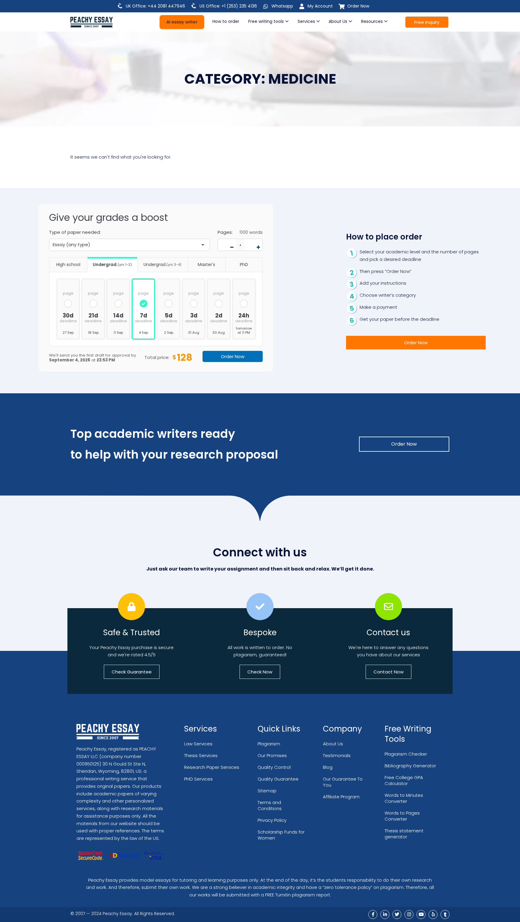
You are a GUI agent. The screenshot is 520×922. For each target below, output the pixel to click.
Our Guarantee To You (343, 782)
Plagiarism (269, 744)
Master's (206, 264)
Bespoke (260, 632)
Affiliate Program (341, 797)
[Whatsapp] (265, 6)
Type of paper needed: (75, 232)
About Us (333, 744)
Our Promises (272, 755)
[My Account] (302, 6)
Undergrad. (112, 264)
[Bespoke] (260, 606)
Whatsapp (282, 6)
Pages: (225, 232)
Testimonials (337, 755)
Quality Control (274, 767)
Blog (328, 767)
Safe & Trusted (131, 632)
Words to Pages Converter (402, 816)
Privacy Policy (272, 820)
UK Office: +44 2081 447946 (155, 6)
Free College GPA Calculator (404, 780)
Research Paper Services (211, 767)
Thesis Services (201, 755)
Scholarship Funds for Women (281, 835)
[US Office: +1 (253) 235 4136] (194, 5)
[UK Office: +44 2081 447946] (120, 5)
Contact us (388, 632)
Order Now (358, 6)
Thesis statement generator (404, 834)
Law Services (198, 744)
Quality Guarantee (278, 779)
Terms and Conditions (270, 805)
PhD (244, 264)
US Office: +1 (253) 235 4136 (228, 6)
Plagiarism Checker (406, 754)
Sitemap (267, 790)
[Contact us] (388, 606)
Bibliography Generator (410, 766)
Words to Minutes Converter (404, 798)
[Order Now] (341, 6)
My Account (320, 6)
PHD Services (198, 779)
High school (68, 264)
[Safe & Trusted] (131, 606)
